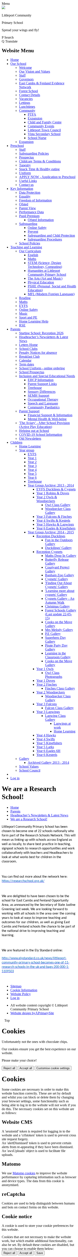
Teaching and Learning (26, 247)
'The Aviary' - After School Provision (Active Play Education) (44, 425)
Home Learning (30, 446)
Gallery (24, 758)
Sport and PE (28, 317)
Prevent (33, 231)
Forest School (28, 91)
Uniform (25, 173)
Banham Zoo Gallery (59, 575)
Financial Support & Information (50, 415)
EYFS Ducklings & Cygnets (56, 489)
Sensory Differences (41, 391)
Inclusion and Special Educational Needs (47, 376)
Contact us (26, 185)
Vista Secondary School (44, 134)
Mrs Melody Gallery (59, 630)
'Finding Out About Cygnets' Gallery (58, 585)
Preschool (17, 145)
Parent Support (29, 411)
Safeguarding (28, 224)
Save (39, 1253)
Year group (26, 450)
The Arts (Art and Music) (45, 278)
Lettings (24, 103)
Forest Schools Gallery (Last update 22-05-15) (60, 614)
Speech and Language (43, 403)
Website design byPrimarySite (32, 1013)
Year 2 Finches (46, 684)
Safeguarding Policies (34, 153)
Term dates (26, 364)
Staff (22, 75)
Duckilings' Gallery (58, 548)
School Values (29, 766)
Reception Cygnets (49, 552)
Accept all (26, 1068)
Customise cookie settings (53, 1068)
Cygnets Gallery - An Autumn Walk (59, 600)
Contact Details (29, 95)
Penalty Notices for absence (38, 352)
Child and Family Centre (45, 122)
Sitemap (15, 986)
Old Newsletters (30, 438)
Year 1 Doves (45, 680)
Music (23, 313)
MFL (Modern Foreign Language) (51, 294)
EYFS (23, 306)
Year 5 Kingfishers (49, 743)
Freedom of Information (35, 200)
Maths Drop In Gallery (60, 555)
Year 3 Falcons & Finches (54, 516)
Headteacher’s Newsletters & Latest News (39, 815)
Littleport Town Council (44, 130)
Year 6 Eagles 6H (48, 751)
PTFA (32, 114)
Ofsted (23, 204)
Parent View (27, 208)
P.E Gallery (53, 634)
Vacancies (26, 99)
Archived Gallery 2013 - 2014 (48, 762)
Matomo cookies (24, 1173)
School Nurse (37, 138)
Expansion (35, 118)
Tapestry (25, 165)
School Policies (29, 243)
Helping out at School (34, 431)
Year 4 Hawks (46, 735)
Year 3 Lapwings (48, 712)
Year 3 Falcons (46, 704)
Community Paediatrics (44, 407)
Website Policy (20, 994)
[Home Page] (3, 8)
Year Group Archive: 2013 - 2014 (51, 485)
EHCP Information (41, 380)
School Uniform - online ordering (42, 368)
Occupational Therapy (43, 399)
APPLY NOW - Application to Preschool (47, 177)
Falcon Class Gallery (59, 708)
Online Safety (37, 227)
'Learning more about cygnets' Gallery (59, 593)
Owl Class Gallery (57, 505)
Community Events (41, 126)
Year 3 (32, 466)
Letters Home (28, 345)
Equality (25, 196)
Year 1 (32, 458)
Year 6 (32, 477)
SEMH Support (38, 395)
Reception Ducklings (50, 536)
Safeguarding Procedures (45, 239)
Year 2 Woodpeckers (50, 692)
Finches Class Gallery (60, 688)
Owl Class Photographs (53, 674)
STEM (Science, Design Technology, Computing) (45, 265)
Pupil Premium (29, 216)
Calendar (25, 360)
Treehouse (35, 388)
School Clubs (28, 349)
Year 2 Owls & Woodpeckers (46, 499)
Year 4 (32, 470)
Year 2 (32, 462)
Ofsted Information (41, 220)
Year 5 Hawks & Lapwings (55, 524)
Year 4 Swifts (45, 739)
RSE (22, 325)
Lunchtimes (27, 106)
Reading (25, 298)
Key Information (21, 188)
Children (16, 442)
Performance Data (31, 212)
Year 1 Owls (45, 669)
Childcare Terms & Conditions (40, 161)
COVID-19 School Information (40, 434)
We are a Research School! (28, 819)
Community (27, 110)
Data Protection (29, 192)
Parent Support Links (42, 384)
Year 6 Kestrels (46, 755)
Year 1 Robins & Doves (52, 493)
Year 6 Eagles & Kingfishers (55, 528)
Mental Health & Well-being (47, 419)
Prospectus (26, 157)
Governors (26, 79)
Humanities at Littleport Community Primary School (47, 272)
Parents (15, 329)
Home (14, 60)
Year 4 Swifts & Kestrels (53, 520)
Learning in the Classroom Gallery (58, 655)
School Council (29, 770)
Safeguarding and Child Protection (51, 235)
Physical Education (41, 282)
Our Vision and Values (34, 71)
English (33, 255)
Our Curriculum (30, 251)
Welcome (25, 67)
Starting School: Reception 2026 (41, 333)
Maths (32, 259)
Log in (15, 778)
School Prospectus (31, 372)
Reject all (9, 1068)
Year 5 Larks (45, 747)
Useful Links (28, 181)
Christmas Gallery (57, 606)
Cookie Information (23, 990)
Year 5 (32, 473)
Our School (18, 64)
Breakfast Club (29, 356)
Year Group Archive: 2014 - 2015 (51, 532)
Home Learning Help (33, 321)
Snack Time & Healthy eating (39, 169)
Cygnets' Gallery (56, 579)
